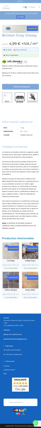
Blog (5, 373)
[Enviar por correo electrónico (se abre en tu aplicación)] (21, 1)
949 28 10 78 (8, 334)
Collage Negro (30, 260)
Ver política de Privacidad (12, 350)
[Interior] (20, 97)
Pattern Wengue (11, 290)
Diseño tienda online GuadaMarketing (25, 426)
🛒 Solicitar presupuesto (20, 87)
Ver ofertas (20, 17)
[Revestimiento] (33, 97)
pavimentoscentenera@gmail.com (15, 339)
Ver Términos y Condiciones (13, 354)
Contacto (6, 366)
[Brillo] (7, 97)
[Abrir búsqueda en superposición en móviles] (38, 7)
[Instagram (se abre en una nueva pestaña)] (19, 1)
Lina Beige (11, 260)
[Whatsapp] (35, 422)
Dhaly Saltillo (30, 290)
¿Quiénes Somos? (9, 370)
